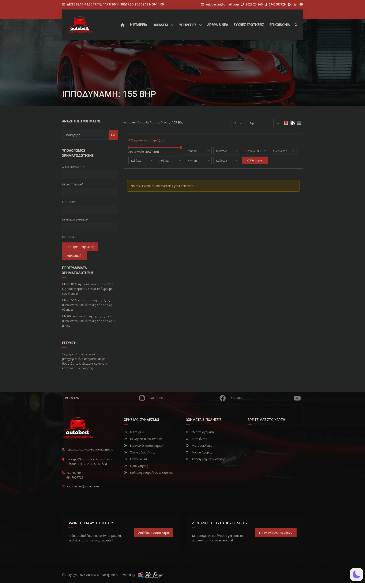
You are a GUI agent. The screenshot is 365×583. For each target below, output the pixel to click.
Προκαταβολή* (72, 184)
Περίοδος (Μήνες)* (75, 219)
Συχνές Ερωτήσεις (142, 452)
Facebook (156, 398)
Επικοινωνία (138, 459)
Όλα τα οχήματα (202, 432)
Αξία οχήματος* (73, 167)
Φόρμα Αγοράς (201, 452)
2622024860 (254, 4)
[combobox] (237, 123)
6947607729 (277, 4)
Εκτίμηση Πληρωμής (80, 247)
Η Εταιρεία (136, 432)
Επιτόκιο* (69, 202)
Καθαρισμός (74, 256)
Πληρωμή (69, 237)
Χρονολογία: (136, 151)
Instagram (72, 398)
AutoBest (92, 575)
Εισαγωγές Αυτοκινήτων (275, 533)
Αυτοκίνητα (199, 439)
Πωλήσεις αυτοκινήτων (145, 439)
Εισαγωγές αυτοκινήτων (146, 446)
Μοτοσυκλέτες (201, 446)
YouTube (237, 398)
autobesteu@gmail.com (222, 4)
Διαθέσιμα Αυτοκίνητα (153, 533)
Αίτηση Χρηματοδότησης (208, 459)
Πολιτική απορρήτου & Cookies (151, 473)
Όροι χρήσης (138, 466)
